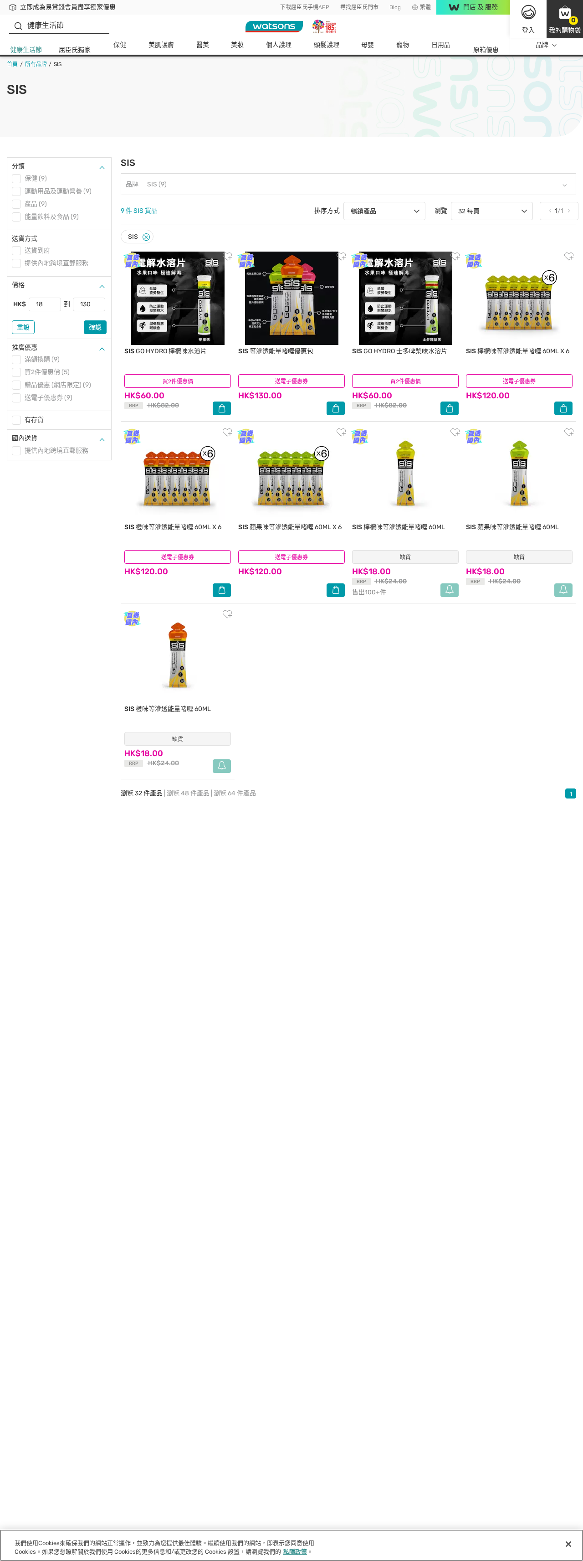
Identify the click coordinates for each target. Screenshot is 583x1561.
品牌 (542, 45)
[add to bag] (222, 408)
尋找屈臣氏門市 (359, 7)
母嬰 (367, 45)
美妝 (237, 45)
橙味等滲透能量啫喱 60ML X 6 (172, 527)
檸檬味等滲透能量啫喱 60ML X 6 (517, 351)
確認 (95, 327)
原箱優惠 (486, 50)
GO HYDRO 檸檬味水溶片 (165, 351)
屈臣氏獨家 (75, 50)
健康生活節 (26, 50)
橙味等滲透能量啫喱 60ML (167, 709)
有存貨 (34, 420)
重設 (23, 327)
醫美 (202, 45)
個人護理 (279, 45)
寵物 (402, 45)
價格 (18, 285)
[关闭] (568, 1544)
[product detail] (177, 298)
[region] (291, 1545)
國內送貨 (24, 438)
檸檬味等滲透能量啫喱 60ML (398, 527)
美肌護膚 (161, 45)
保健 (119, 45)
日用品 (440, 45)
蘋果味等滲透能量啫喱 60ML (512, 527)
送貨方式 (24, 238)
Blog (395, 7)
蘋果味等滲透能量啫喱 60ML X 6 (290, 527)
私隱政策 (295, 1551)
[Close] (146, 237)
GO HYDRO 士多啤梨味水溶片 (399, 351)
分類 (18, 166)
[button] (565, 19)
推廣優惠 (24, 347)
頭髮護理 (326, 45)
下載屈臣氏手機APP (304, 7)
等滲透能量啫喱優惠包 (275, 351)
